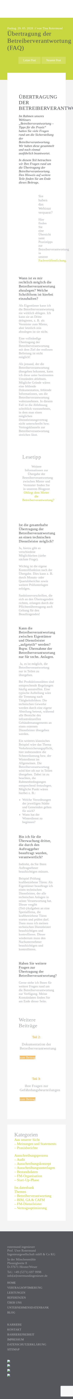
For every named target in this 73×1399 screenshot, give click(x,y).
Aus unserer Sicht (27, 1140)
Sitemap (13, 1349)
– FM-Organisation (28, 1176)
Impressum (15, 1339)
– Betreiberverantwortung (32, 1196)
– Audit (19, 1159)
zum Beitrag (27, 1057)
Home (11, 1282)
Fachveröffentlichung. (52, 260)
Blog (11, 1312)
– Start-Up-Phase (26, 1180)
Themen (20, 1192)
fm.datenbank (24, 1187)
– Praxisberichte (26, 1148)
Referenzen (16, 1297)
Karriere (14, 1324)
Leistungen (16, 1292)
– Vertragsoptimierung (30, 1208)
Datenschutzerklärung (26, 1344)
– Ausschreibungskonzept (32, 1164)
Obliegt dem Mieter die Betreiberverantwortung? (38, 496)
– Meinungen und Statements (35, 1144)
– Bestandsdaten (26, 1172)
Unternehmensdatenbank (28, 1307)
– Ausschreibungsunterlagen (34, 1168)
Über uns (14, 1302)
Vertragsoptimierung (24, 1287)
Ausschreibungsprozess (31, 1155)
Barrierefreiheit (20, 1334)
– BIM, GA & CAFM (29, 1200)
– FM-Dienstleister (28, 1204)
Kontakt (14, 1329)
